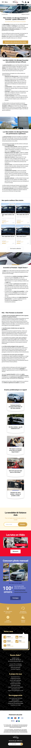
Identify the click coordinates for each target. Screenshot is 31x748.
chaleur (4, 67)
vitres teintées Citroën (15, 731)
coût (7, 282)
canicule (13, 151)
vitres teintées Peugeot (13, 730)
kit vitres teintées (10, 729)
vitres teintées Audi (17, 729)
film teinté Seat (22, 726)
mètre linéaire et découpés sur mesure (10, 29)
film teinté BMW (18, 727)
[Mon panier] (28, 2)
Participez (16, 598)
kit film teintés (8, 724)
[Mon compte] (25, 2)
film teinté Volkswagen (23, 724)
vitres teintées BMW (23, 731)
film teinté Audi (15, 724)
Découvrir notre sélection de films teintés (15, 42)
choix (4, 270)
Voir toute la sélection (15, 248)
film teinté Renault (15, 726)
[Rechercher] (21, 744)
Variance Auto (11, 145)
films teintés (6, 24)
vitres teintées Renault (22, 730)
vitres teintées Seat (7, 731)
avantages (22, 368)
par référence (15, 740)
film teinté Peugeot (7, 726)
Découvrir (15, 551)
